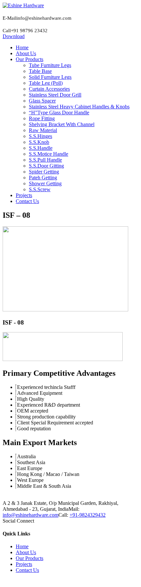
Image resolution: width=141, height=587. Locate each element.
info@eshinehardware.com (30, 515)
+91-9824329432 (88, 515)
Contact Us (27, 570)
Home (22, 546)
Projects (24, 564)
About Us (26, 552)
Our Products (29, 558)
